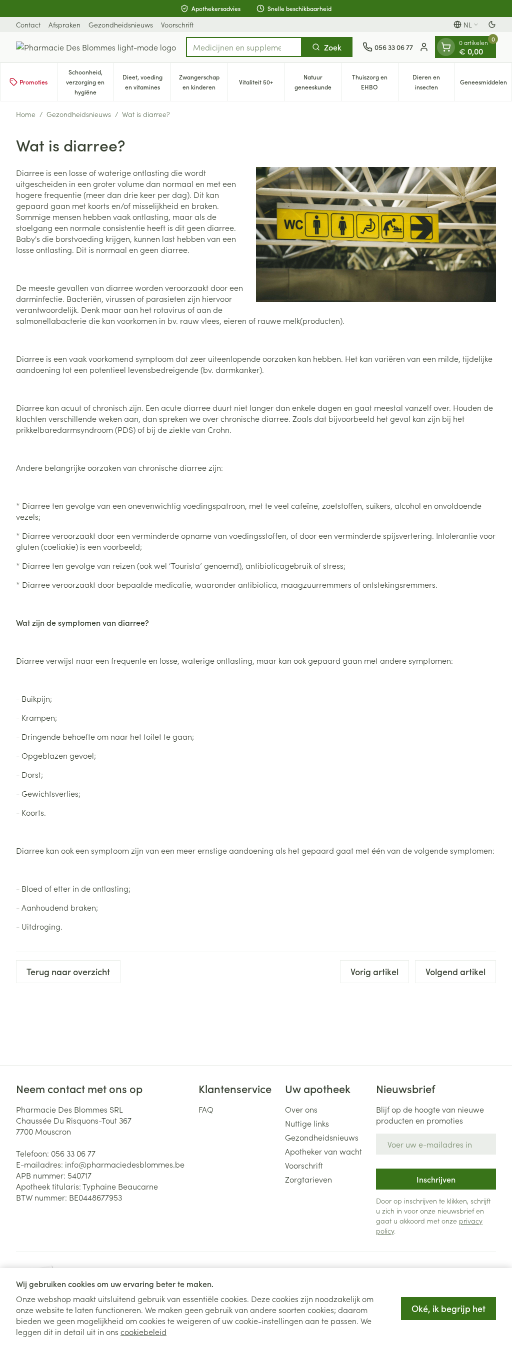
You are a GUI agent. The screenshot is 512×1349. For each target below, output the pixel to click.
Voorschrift (177, 24)
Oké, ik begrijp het (449, 1308)
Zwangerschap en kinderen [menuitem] (203, 81)
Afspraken (64, 24)
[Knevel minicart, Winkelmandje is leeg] (446, 47)
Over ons (301, 1109)
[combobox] (244, 47)
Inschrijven (436, 1179)
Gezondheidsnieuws (120, 24)
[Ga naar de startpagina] (96, 46)
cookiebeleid (143, 1331)
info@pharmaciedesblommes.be (124, 1164)
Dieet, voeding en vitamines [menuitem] (146, 81)
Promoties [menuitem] (34, 81)
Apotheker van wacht (323, 1151)
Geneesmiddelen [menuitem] (486, 84)
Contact (28, 24)
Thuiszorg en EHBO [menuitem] (375, 81)
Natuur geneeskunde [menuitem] (317, 81)
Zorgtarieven (308, 1179)
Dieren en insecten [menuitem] (433, 81)
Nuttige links (307, 1123)
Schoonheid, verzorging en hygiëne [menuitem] (90, 81)
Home (26, 114)
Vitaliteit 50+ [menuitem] (261, 84)
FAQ (206, 1109)
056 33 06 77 (73, 1153)
